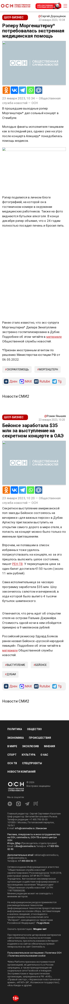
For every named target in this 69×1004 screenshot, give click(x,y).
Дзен (13, 381)
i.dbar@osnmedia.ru (25, 846)
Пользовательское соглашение (25, 952)
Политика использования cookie (26, 955)
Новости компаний (21, 771)
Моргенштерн (48, 369)
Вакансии (41, 828)
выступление (16, 664)
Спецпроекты (32, 763)
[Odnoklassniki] (6, 90)
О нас (44, 754)
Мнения (49, 746)
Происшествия (40, 737)
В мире (12, 746)
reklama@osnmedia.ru (46, 855)
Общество (34, 729)
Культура (28, 754)
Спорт (12, 754)
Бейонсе (41, 664)
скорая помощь (18, 369)
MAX (28, 381)
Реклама (13, 236)
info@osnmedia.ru (25, 828)
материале (54, 337)
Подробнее (43, 923)
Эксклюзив (30, 746)
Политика (14, 729)
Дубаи (11, 674)
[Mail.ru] (38, 90)
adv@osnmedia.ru (17, 858)
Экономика (15, 737)
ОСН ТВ (12, 763)
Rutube (45, 381)
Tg (59, 381)
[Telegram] (22, 90)
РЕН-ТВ (17, 564)
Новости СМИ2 (15, 396)
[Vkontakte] (14, 90)
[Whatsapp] (30, 90)
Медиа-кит (40, 929)
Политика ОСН (53, 952)
